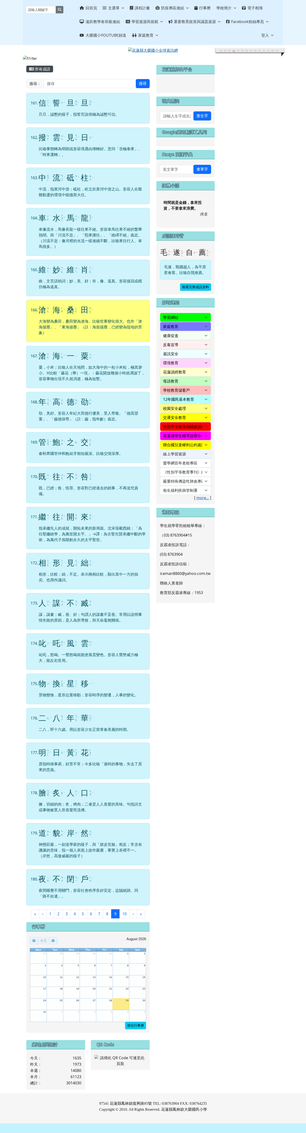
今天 (43, 941)
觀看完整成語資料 (195, 287)
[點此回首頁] (153, 58)
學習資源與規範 (144, 21)
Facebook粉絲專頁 (247, 21)
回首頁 (91, 8)
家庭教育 (145, 35)
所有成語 (42, 69)
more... (202, 497)
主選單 (114, 8)
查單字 (202, 169)
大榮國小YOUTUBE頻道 (106, 35)
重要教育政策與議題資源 (195, 21)
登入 (265, 35)
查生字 (202, 116)
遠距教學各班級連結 (103, 21)
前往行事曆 (135, 1025)
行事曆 (205, 8)
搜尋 (143, 83)
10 (124, 913)
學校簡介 (224, 8)
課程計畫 (142, 8)
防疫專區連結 (172, 8)
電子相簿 (255, 8)
